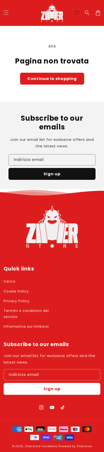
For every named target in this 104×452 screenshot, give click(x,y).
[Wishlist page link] (76, 12)
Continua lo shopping (52, 78)
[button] (87, 13)
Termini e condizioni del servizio (26, 313)
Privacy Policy (17, 301)
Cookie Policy (16, 291)
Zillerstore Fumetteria (41, 446)
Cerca (9, 281)
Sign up (52, 174)
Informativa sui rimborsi (26, 326)
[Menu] (6, 13)
